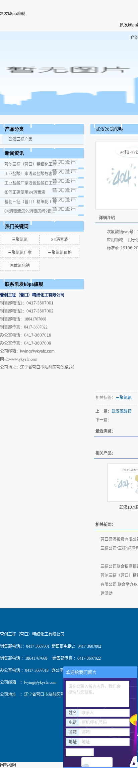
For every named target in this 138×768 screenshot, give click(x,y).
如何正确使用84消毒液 (24, 192)
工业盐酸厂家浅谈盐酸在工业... (32, 183)
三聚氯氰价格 (60, 252)
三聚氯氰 (20, 239)
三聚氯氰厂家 (20, 252)
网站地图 (8, 765)
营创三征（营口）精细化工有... (32, 164)
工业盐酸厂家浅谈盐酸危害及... (32, 173)
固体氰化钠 (20, 265)
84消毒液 (59, 239)
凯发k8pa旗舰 (12, 13)
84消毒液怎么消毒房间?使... (29, 211)
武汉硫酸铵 (122, 411)
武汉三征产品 (20, 139)
